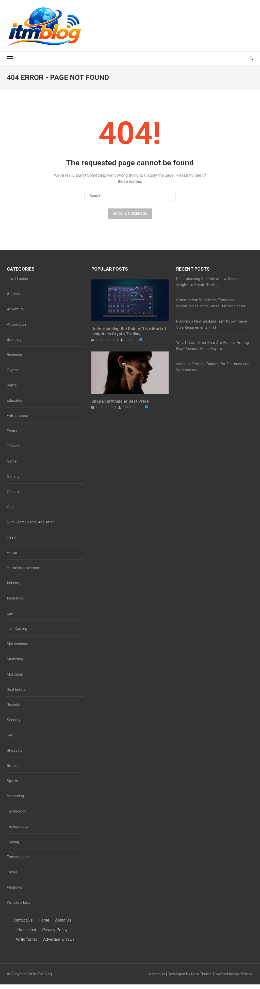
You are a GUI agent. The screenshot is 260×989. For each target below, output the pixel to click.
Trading (13, 841)
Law (10, 613)
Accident (14, 294)
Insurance (15, 598)
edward (131, 340)
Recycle (13, 704)
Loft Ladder (17, 278)
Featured (14, 431)
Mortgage (15, 674)
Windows (14, 887)
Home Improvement (23, 568)
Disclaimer (26, 929)
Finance (13, 446)
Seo (10, 735)
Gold (10, 507)
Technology (16, 811)
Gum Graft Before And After (30, 522)
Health (12, 537)
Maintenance (17, 644)
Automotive (16, 324)
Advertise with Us (59, 939)
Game (12, 461)
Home (12, 552)
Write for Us (26, 939)
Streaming (15, 796)
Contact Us (23, 920)
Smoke (13, 765)
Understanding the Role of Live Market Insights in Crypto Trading (128, 331)
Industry (13, 583)
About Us (63, 920)
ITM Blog (44, 974)
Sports (12, 781)
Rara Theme (201, 974)
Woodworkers (18, 902)
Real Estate (16, 689)
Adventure (15, 309)
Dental (12, 385)
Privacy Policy (55, 929)
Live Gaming (17, 628)
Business (14, 354)
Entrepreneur (17, 415)
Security (13, 720)
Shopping (14, 750)
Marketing (15, 659)
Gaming (13, 476)
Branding (14, 339)
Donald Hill (133, 407)
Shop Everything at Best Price (120, 401)
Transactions (18, 857)
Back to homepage (130, 213)
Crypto (12, 370)
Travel (12, 872)
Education (15, 400)
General (13, 491)
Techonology (17, 826)
